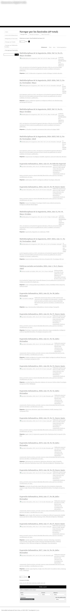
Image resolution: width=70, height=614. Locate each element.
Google (26, 488)
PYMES (47, 232)
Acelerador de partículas (31, 486)
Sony (38, 463)
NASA (45, 434)
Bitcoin (35, 540)
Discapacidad (33, 284)
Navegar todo (23, 34)
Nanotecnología (49, 307)
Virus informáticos (52, 543)
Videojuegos (32, 384)
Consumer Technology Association (51, 540)
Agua (26, 307)
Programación (56, 515)
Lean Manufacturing (57, 100)
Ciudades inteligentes (30, 357)
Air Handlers (28, 129)
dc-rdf (26, 583)
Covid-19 (27, 73)
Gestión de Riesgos (47, 73)
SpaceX (60, 434)
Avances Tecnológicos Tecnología (33, 203)
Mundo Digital (34, 204)
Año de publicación (60, 597)
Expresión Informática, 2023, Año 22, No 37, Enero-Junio (42, 314)
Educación (45, 330)
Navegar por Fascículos (11, 50)
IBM (34, 515)
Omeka (37, 610)
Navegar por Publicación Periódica (10, 46)
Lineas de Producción (56, 156)
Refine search (43, 587)
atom (21, 583)
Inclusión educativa (57, 73)
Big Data (32, 382)
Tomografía (56, 307)
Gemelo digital (45, 357)
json (35, 583)
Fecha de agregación (61, 47)
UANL (50, 332)
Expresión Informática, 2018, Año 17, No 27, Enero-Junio (42, 524)
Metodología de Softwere (26, 102)
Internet (50, 382)
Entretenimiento (45, 409)
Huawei (30, 488)
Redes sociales (33, 516)
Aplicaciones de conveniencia (32, 461)
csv (23, 583)
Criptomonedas (32, 307)
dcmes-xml (31, 583)
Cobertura (23, 597)
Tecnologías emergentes (42, 332)
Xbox (27, 411)
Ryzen (59, 568)
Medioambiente (40, 307)
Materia (55, 592)
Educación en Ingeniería (36, 73)
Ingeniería (38, 100)
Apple (38, 409)
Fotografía (58, 461)
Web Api (61, 259)
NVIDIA (21, 359)
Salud (58, 382)
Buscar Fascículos (45, 34)
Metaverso (63, 357)
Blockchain (28, 330)
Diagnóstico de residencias (38, 232)
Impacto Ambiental (30, 100)
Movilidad (52, 284)
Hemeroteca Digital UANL (13, 2)
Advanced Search (16, 55)
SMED (58, 129)
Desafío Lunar (45, 203)
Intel (43, 568)
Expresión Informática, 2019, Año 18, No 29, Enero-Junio (42, 470)
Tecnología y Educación (54, 180)
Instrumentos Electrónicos (44, 129)
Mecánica (64, 156)
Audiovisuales (28, 180)
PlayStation (51, 434)
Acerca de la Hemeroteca (11, 35)
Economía (38, 357)
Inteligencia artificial (46, 100)
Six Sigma (53, 129)
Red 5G (56, 434)
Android (27, 540)
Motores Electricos (39, 259)
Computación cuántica (36, 330)
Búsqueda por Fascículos (11, 38)
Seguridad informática (29, 332)
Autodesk (27, 382)
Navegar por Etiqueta (34, 34)
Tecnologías (56, 259)
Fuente (43, 592)
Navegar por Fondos (10, 42)
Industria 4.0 (44, 382)
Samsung (56, 409)
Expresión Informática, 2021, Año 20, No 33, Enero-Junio (42, 366)
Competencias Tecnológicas (32, 156)
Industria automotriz (55, 203)
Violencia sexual (23, 286)
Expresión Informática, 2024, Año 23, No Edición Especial (43, 164)
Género (48, 284)
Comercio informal (29, 259)
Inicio (6, 32)
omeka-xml (40, 583)
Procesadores (53, 568)
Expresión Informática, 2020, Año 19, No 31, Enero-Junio (42, 418)
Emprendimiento (41, 284)
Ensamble (34, 129)
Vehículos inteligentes (48, 463)
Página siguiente (29, 41)
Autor (54, 47)
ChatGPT (34, 180)
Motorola (27, 463)
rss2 (44, 583)
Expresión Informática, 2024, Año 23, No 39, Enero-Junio (42, 187)
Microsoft (22, 463)
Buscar (18, 55)
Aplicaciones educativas (31, 409)
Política (54, 382)
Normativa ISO (48, 259)
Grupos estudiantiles (53, 330)
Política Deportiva (60, 284)
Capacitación (28, 232)
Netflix (51, 409)
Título (50, 47)
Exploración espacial (39, 434)
